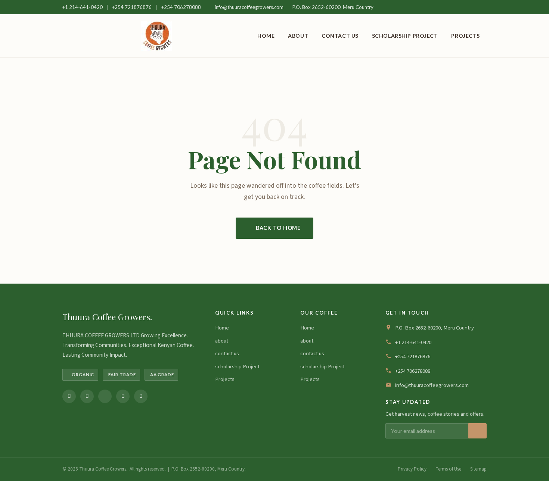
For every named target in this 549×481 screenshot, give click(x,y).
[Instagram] (87, 396)
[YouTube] (141, 396)
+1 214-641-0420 (83, 7)
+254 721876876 (132, 7)
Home (265, 35)
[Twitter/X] (105, 396)
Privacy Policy (412, 469)
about (298, 35)
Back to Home (278, 228)
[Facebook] (69, 396)
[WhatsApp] (123, 396)
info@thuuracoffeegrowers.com (249, 7)
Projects (465, 35)
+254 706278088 (181, 7)
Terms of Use (448, 469)
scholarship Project (405, 35)
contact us (340, 35)
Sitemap (478, 469)
